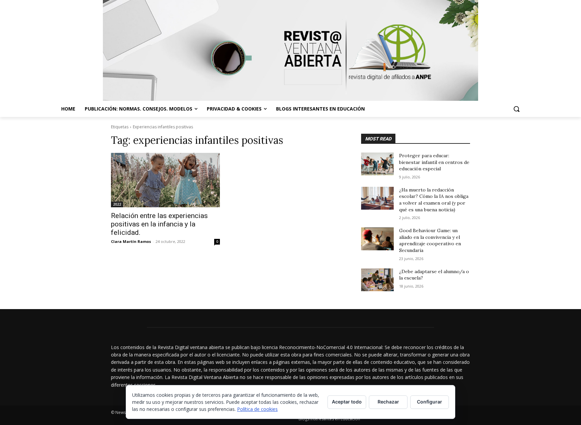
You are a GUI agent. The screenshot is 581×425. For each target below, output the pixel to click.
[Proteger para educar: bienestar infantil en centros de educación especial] (377, 164)
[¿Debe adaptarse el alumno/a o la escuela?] (377, 279)
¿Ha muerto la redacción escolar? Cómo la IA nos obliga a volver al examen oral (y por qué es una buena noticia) (433, 200)
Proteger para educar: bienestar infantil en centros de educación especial (434, 162)
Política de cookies (257, 409)
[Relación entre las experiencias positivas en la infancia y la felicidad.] (165, 180)
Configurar (429, 402)
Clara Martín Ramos (131, 241)
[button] (516, 109)
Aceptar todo (347, 402)
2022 (117, 204)
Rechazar (388, 402)
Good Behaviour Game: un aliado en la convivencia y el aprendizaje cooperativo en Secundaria (430, 240)
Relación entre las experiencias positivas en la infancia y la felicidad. (159, 224)
